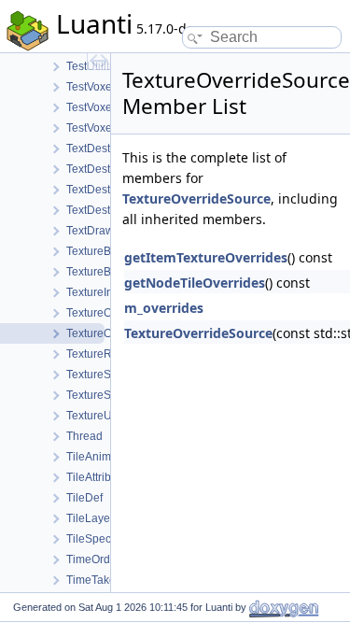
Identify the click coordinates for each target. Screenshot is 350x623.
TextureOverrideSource (196, 198)
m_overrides (163, 308)
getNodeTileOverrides (194, 282)
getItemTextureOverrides (205, 257)
